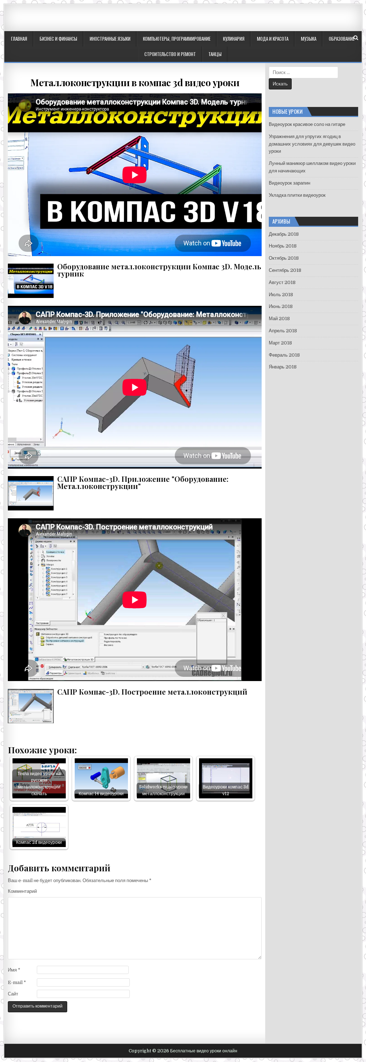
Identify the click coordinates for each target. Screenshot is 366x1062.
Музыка (308, 38)
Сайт (13, 994)
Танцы (215, 54)
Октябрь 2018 (284, 258)
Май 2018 (279, 318)
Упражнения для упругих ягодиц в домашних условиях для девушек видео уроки (312, 144)
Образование (342, 38)
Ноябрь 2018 (283, 246)
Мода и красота (272, 38)
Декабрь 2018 (284, 234)
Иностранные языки (110, 38)
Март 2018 (280, 343)
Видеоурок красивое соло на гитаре (307, 124)
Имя (14, 970)
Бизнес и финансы (58, 38)
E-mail (17, 982)
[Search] (355, 37)
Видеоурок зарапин (289, 183)
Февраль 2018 (284, 355)
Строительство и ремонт (170, 54)
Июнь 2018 (281, 306)
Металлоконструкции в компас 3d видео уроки (134, 82)
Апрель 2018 (283, 330)
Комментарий (22, 891)
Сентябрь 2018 (285, 270)
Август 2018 (282, 282)
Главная (19, 38)
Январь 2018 (283, 367)
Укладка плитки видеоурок (297, 195)
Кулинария (233, 38)
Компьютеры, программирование (177, 38)
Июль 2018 (281, 294)
